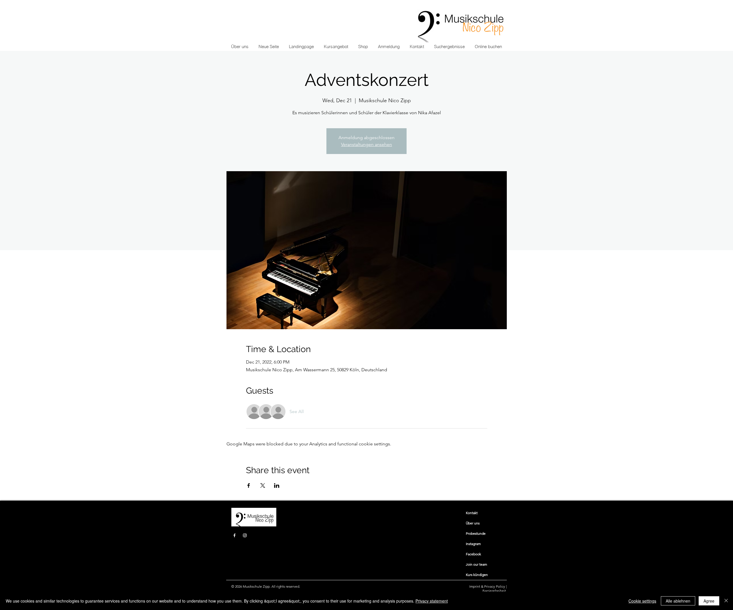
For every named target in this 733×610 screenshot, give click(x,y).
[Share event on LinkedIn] (276, 485)
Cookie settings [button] (642, 601)
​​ (472, 513)
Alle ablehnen (678, 601)
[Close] (726, 600)
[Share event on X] (262, 485)
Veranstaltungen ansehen (366, 144)
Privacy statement (431, 601)
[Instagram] (245, 535)
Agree (709, 601)
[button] (336, 46)
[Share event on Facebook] (248, 485)
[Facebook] (234, 535)
